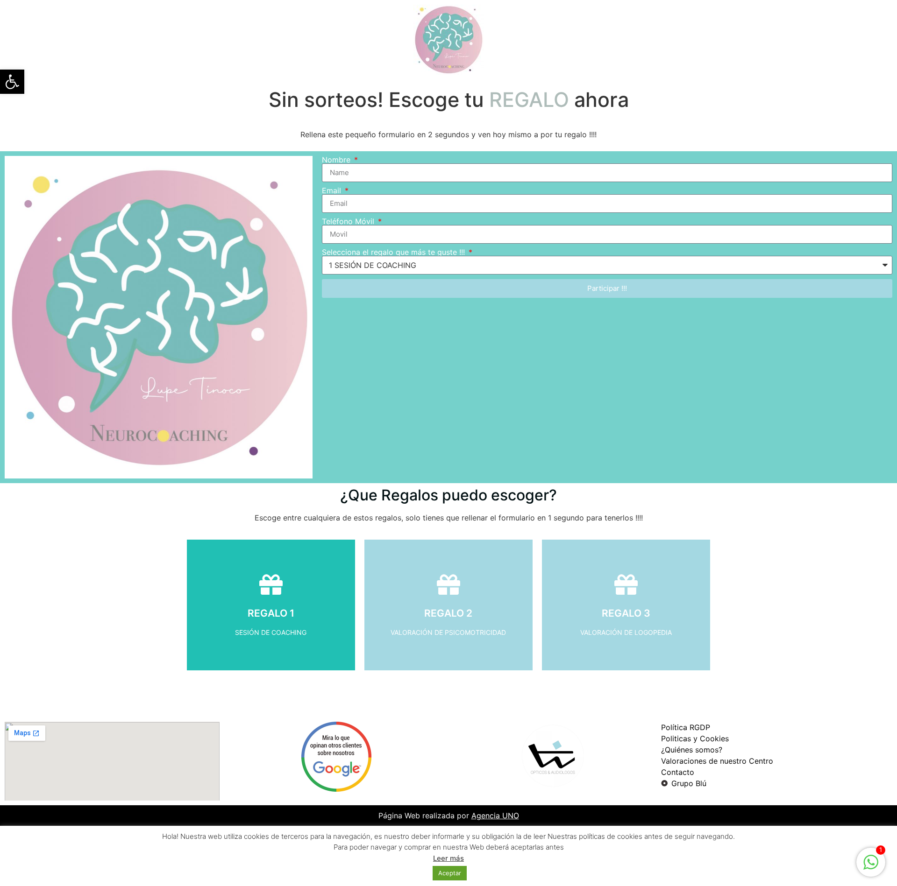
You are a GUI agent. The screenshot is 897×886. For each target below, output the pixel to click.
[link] (12, 82)
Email (332, 190)
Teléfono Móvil (349, 221)
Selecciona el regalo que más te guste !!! (394, 252)
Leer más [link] (448, 858)
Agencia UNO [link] (495, 815)
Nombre (337, 159)
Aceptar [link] (449, 873)
